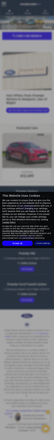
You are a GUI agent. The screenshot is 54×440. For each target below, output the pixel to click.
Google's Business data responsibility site (20, 231)
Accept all (17, 243)
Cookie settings (43, 243)
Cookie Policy (8, 222)
